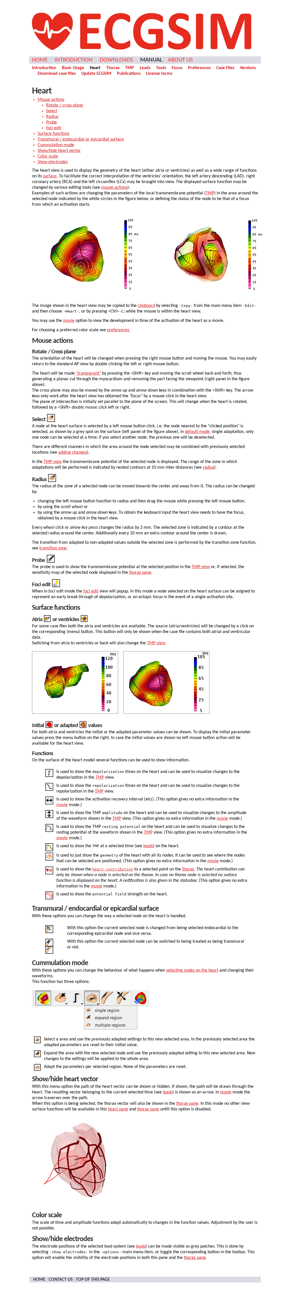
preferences (118, 330)
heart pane (118, 1109)
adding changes (72, 452)
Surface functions (53, 133)
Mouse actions (51, 99)
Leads (145, 68)
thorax (188, 869)
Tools (161, 68)
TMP (129, 68)
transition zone (53, 548)
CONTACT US (60, 1279)
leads (148, 846)
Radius (52, 116)
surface (50, 176)
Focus (177, 68)
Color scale (48, 156)
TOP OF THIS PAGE (93, 1279)
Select (51, 111)
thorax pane (140, 572)
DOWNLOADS (116, 60)
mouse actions (114, 187)
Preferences (199, 68)
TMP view (53, 462)
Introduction (44, 68)
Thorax (113, 68)
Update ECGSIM (96, 73)
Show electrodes (53, 162)
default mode (197, 432)
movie (68, 320)
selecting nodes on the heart (192, 970)
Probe (51, 122)
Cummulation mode (56, 145)
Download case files (57, 73)
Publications (128, 73)
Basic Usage (73, 68)
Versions (248, 68)
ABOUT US (180, 60)
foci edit (53, 128)
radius (208, 467)
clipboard (146, 305)
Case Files (225, 68)
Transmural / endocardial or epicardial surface (81, 139)
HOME (40, 60)
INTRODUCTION (74, 60)
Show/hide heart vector (59, 150)
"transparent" (88, 373)
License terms (159, 73)
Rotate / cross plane (64, 105)
